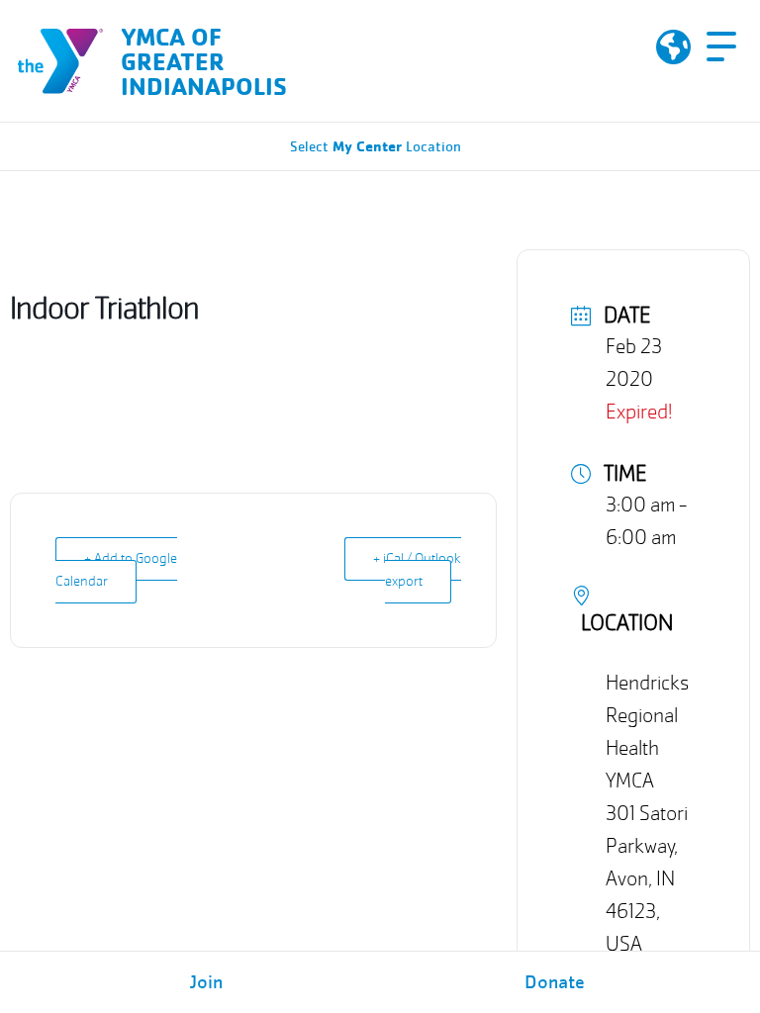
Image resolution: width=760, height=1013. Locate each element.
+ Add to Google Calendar (116, 570)
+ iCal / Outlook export (417, 570)
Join (206, 982)
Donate (554, 982)
